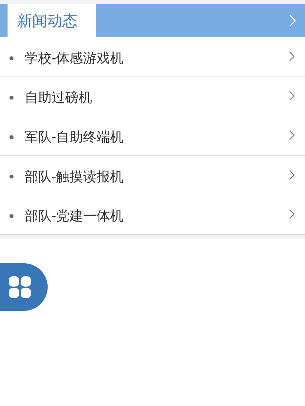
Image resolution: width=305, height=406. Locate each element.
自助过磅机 (58, 97)
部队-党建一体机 (74, 216)
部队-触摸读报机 (74, 176)
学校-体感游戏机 (74, 58)
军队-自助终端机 (74, 137)
